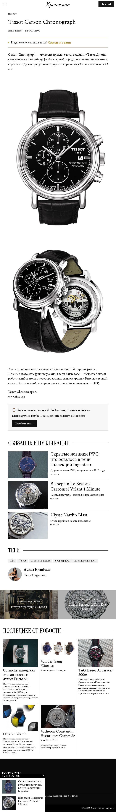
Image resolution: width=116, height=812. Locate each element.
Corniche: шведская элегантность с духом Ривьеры (19, 674)
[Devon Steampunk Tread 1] (29, 604)
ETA (12, 560)
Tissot (91, 54)
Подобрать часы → (24, 423)
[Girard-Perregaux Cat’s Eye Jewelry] (87, 604)
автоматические (40, 560)
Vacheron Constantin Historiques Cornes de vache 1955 (58, 735)
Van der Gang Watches (51, 663)
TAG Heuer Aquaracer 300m (95, 672)
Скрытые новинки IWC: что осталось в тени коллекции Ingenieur (75, 459)
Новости (13, 14)
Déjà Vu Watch (14, 734)
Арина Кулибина (37, 569)
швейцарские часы (85, 560)
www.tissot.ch (16, 396)
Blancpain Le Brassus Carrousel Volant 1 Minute (75, 486)
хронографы (62, 560)
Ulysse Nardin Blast (68, 515)
